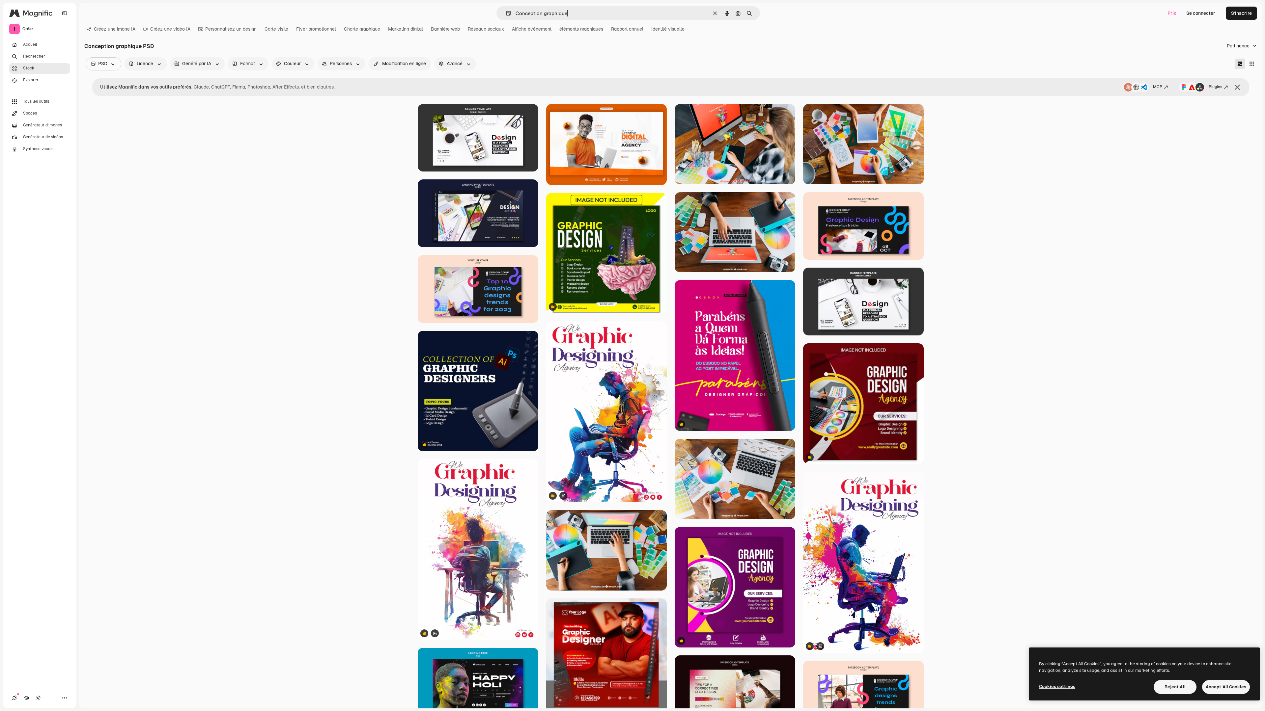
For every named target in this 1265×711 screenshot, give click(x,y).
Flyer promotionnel (316, 29)
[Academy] (26, 698)
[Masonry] (1240, 64)
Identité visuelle (668, 29)
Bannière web (445, 29)
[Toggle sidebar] (64, 13)
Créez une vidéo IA (170, 29)
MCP (1157, 87)
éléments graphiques (581, 29)
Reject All (1175, 687)
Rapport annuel (627, 29)
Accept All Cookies (1226, 687)
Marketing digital (405, 29)
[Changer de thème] (38, 698)
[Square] (1252, 64)
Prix (1171, 13)
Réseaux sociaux (486, 29)
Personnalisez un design (231, 29)
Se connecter (1200, 13)
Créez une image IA (114, 29)
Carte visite (276, 29)
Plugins (1215, 87)
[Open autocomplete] (506, 13)
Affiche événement (531, 29)
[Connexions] (14, 698)
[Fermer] (1237, 87)
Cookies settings (1057, 686)
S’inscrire (1241, 13)
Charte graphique (362, 29)
